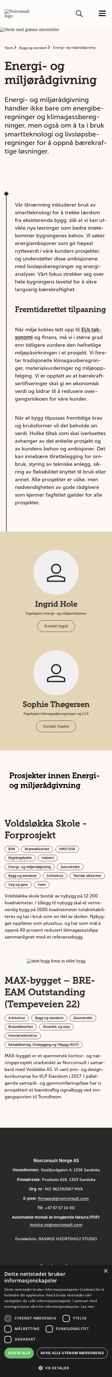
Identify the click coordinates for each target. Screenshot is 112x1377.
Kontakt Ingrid (56, 626)
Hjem (9, 48)
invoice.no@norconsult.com (56, 1224)
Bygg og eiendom (33, 48)
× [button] (105, 1271)
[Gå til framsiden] (17, 13)
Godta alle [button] (19, 1353)
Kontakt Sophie (56, 726)
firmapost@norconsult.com (63, 1198)
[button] (56, 1367)
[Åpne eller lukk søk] (80, 13)
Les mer (87, 1306)
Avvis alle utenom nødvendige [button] (72, 1353)
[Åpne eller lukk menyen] (102, 14)
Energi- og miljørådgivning (74, 48)
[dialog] (56, 1321)
